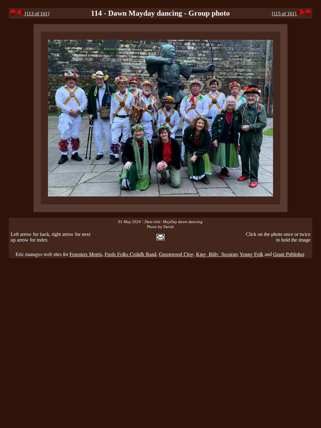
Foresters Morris (86, 254)
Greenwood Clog (176, 254)
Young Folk (251, 254)
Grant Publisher (288, 254)
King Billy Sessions (217, 254)
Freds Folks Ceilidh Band (130, 254)
